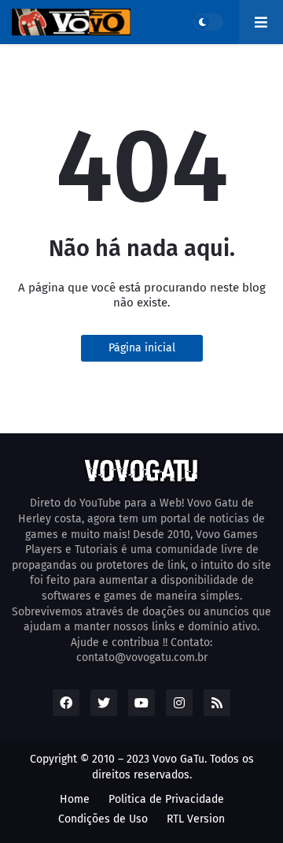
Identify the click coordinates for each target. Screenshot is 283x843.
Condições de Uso (103, 819)
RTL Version (196, 819)
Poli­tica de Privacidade (166, 799)
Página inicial (141, 348)
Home (75, 799)
